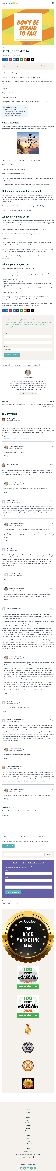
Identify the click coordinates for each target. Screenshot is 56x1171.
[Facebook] (21, 1168)
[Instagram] (28, 1168)
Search (49, 854)
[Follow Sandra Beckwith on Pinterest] (32, 393)
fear (12, 365)
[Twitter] (24, 1168)
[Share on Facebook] (3, 59)
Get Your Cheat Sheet (11, 354)
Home (28, 1112)
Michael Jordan (27, 365)
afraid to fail (5, 365)
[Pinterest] (31, 1168)
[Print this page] (25, 59)
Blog (28, 1115)
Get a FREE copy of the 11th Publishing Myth (15, 438)
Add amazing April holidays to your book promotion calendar (42, 404)
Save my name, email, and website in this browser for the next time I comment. (25, 841)
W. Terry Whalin (12, 419)
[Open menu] (52, 3)
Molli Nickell (11, 464)
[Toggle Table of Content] (25, 107)
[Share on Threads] (28, 59)
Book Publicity (28, 1144)
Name (4, 837)
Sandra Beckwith (7, 55)
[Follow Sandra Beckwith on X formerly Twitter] (23, 393)
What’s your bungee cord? (14, 115)
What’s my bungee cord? (13, 113)
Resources (28, 1131)
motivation (36, 365)
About (28, 1117)
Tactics (4, 47)
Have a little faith (11, 109)
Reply (51, 419)
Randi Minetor (12, 549)
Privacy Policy (28, 1152)
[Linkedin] (35, 1168)
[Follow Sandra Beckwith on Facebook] (20, 393)
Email (23, 837)
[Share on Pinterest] (10, 59)
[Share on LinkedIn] (6, 59)
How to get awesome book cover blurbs (14, 403)
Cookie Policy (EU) (28, 1157)
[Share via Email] (21, 59)
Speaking (28, 1123)
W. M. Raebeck (14, 574)
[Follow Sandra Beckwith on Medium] (35, 393)
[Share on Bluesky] (14, 59)
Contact (28, 1120)
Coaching (28, 1125)
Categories (5, 901)
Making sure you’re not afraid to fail (16, 111)
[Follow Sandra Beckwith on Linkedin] (29, 393)
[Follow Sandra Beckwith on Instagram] (26, 393)
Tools (28, 1141)
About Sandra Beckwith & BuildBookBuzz (28, 1154)
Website (41, 837)
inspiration (18, 365)
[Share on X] (32, 59)
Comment (5, 815)
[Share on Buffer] (17, 59)
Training (28, 1128)
